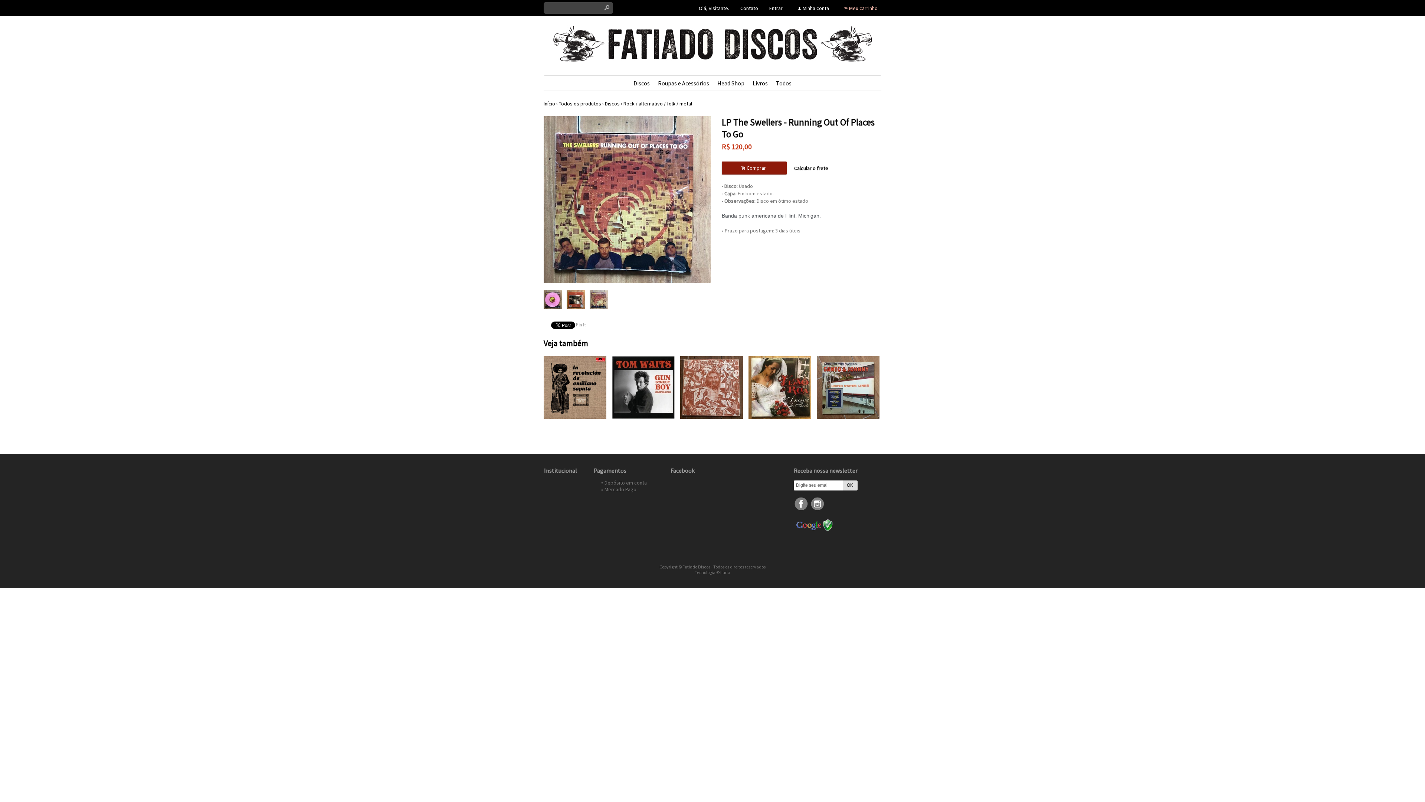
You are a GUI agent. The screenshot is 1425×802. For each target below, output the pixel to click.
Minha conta (816, 8)
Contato (749, 8)
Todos (784, 83)
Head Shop (730, 83)
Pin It (581, 324)
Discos (641, 83)
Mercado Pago (620, 489)
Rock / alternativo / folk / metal (657, 103)
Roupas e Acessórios (683, 83)
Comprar (754, 168)
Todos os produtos (580, 103)
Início (549, 103)
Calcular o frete (811, 168)
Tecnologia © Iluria (712, 572)
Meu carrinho (863, 8)
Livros (760, 83)
